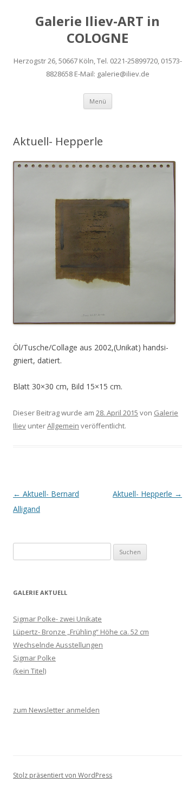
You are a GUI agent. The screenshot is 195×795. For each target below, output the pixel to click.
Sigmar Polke (34, 658)
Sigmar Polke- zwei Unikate (57, 619)
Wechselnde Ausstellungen (58, 645)
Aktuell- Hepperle (147, 494)
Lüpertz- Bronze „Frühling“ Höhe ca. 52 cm (81, 632)
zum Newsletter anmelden (56, 710)
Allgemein (63, 426)
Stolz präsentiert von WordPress (62, 775)
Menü (97, 101)
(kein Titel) (29, 671)
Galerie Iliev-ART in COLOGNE (97, 30)
